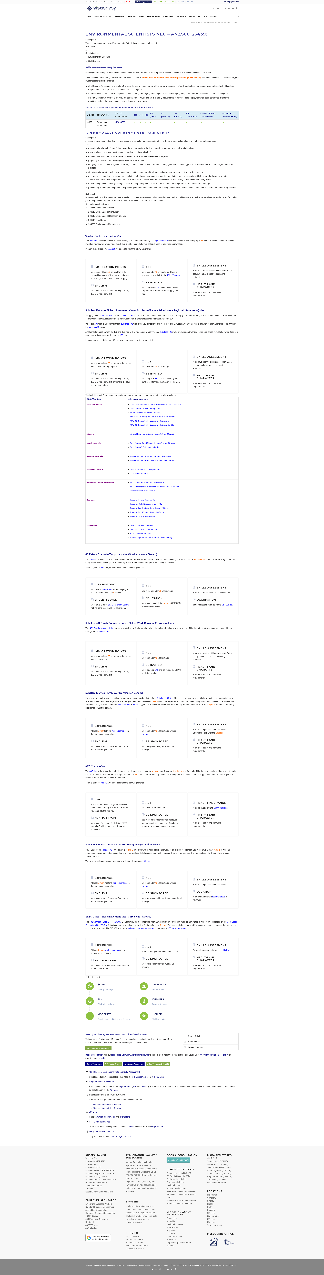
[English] (92, 373)
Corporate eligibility (175, 1182)
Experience (104, 945)
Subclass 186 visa (165, 698)
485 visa (93, 559)
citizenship (101, 1058)
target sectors (157, 1127)
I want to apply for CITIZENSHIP (99, 1173)
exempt (145, 734)
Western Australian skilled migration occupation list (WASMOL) (153, 460)
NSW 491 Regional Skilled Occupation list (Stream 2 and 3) (152, 425)
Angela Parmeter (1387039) (219, 1176)
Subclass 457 (124, 705)
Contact (99, 2)
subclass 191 (95, 327)
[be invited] (143, 282)
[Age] (143, 361)
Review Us (171, 1239)
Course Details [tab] (194, 1036)
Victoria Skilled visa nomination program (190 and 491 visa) (152, 434)
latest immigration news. (121, 1136)
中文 (182, 2)
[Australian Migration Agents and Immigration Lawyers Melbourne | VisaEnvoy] (105, 8)
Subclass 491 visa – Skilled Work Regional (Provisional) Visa (171, 310)
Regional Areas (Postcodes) (101, 1082)
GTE (97, 799)
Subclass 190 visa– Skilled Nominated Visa (109, 310)
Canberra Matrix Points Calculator (142, 491)
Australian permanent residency (214, 1055)
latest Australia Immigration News (181, 1191)
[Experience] (92, 945)
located (129, 1172)
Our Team (129, 2)
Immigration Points (110, 267)
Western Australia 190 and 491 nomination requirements (150, 456)
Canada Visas (213, 1216)
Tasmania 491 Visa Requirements (142, 500)
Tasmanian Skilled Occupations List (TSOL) (146, 504)
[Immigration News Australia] (87, 1131)
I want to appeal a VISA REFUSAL (100, 1180)
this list (226, 950)
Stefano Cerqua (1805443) (219, 1173)
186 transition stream (177, 928)
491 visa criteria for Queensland (141, 525)
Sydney (210, 1201)
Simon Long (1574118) (217, 1161)
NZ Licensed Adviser (216, 1183)
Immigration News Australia (101, 1131)
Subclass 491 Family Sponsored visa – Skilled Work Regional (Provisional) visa (130, 623)
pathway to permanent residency (142, 928)
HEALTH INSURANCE (211, 802)
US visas (211, 1219)
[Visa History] (92, 584)
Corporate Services (117, 2)
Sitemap (170, 1246)
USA (160, 2)
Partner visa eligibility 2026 (179, 1173)
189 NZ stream (173, 275)
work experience (119, 731)
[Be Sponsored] (143, 814)
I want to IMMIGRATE (95, 1161)
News (106, 2)
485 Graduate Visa (93, 1186)
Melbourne (131, 1169)
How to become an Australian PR (181, 1200)
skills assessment (138, 1077)
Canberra (211, 1198)
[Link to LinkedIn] (218, 8)
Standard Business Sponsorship (99, 1207)
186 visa (93, 1112)
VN (178, 2)
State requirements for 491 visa (107, 1108)
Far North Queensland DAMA (140, 533)
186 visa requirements (105, 1117)
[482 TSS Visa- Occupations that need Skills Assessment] (87, 1072)
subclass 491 (127, 316)
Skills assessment (211, 265)
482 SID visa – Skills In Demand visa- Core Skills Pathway (118, 916)
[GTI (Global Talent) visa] (87, 1121)
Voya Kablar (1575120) (217, 1164)
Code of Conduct (174, 1236)
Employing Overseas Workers (98, 1204)
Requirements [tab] (193, 1042)
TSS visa (137, 705)
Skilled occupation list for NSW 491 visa (145, 413)
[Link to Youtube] (233, 8)
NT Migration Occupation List (140, 474)
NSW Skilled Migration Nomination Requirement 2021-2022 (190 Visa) (155, 404)
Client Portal (89, 2)
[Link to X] (225, 8)
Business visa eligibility (177, 1179)
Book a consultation (94, 1055)
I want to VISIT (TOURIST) (97, 1176)
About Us (171, 1221)
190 (141, 115)
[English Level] (92, 599)
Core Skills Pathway (112, 922)
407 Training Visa (95, 766)
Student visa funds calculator (179, 1203)
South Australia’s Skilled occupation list (144, 447)
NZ (173, 2)
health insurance (221, 808)
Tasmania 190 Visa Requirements (142, 516)
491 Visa (89, 1189)
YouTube (171, 1233)
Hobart (210, 1204)
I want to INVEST (93, 1167)
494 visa (144, 1087)
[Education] (143, 598)
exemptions (125, 1117)
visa (103, 568)
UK (155, 2)
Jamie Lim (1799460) (216, 1180)
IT (192, 2)
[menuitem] (90, 2)
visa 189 (111, 249)
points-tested (162, 241)
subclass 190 (106, 316)
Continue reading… (135, 1222)
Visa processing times (176, 1188)
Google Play (172, 1227)
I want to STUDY (92, 1164)
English (101, 373)
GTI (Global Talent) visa (99, 1122)
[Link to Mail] (229, 8)
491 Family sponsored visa (102, 628)
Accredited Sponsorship (96, 1210)
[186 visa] (87, 1111)
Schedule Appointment (143, 2)
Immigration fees (174, 1185)
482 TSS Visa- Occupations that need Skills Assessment (114, 1072)
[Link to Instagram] (221, 8)
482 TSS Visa (157, 1077)
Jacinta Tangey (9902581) (218, 1167)
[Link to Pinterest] (237, 8)
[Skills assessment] (194, 265)
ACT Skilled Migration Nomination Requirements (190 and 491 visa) (154, 487)
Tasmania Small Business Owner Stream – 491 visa (149, 508)
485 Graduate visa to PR (137, 1246)
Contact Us (172, 1218)
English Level (106, 599)
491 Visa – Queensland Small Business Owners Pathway (151, 538)
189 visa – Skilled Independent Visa (103, 236)
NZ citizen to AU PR (135, 1249)
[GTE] (92, 799)
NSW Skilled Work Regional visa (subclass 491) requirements (152, 417)
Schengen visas (214, 1225)
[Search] (237, 16)
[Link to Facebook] (214, 8)
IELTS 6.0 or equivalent (117, 605)
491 (134, 1087)
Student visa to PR (134, 1243)
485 (146, 115)
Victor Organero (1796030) (219, 1170)
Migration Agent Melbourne (179, 1243)
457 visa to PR (132, 1236)
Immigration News (175, 1224)
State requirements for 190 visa (107, 1105)
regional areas (218, 897)
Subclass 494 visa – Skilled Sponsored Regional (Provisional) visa (122, 844)
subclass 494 (107, 850)
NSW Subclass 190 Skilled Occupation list (145, 408)
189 (135, 115)
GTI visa (130, 1127)
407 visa (93, 771)
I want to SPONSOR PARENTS (99, 1170)
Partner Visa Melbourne (96, 1183)
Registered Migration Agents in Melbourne (130, 1055)
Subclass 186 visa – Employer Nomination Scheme (114, 693)
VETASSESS (120, 122)
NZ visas (211, 1213)
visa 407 (104, 783)
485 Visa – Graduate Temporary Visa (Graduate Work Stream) (121, 554)
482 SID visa (95, 922)
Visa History (105, 584)
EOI (157, 287)
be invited (154, 282)
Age (148, 361)
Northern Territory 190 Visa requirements (145, 469)
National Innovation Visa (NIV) (99, 1192)
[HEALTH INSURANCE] (194, 802)
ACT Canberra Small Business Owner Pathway (147, 483)
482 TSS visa (91, 1225)
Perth (209, 1207)
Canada (167, 2)
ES (188, 2)
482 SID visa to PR (134, 1239)
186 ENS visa (91, 1216)
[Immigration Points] (92, 267)
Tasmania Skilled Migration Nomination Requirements (150, 512)
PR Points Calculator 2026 (178, 1176)
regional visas (125, 1087)
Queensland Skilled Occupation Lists (143, 529)
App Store (171, 1230)
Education (154, 598)
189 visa (93, 241)
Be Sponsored (157, 814)
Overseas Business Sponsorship (100, 1213)
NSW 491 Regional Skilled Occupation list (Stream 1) (149, 421)
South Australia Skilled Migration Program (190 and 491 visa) (152, 443)
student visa (107, 589)
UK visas (211, 1222)
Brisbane (211, 1210)
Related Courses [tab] (195, 1047)
